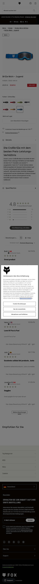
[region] (19, 292)
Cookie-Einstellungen (19, 303)
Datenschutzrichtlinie (25, 298)
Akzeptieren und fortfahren (19, 314)
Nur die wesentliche (20, 309)
